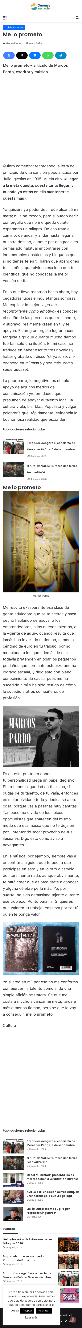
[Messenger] (35, 55)
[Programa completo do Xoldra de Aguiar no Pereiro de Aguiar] (68, 1295)
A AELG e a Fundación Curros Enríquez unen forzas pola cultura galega (53, 1194)
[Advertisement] (41, 121)
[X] (22, 55)
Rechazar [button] (44, 1310)
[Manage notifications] (73, 1320)
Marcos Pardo (13, 43)
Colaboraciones (14, 27)
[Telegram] (61, 55)
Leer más (31, 1317)
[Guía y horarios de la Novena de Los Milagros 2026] (68, 1245)
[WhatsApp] (48, 55)
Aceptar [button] (27, 1310)
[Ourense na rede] (41, 7)
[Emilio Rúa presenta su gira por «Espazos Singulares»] (13, 1214)
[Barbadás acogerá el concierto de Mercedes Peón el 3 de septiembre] (13, 446)
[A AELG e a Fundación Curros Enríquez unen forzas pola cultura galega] (13, 1197)
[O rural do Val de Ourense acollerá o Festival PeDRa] (13, 469)
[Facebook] (9, 55)
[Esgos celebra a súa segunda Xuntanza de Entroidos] (68, 1261)
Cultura (9, 1025)
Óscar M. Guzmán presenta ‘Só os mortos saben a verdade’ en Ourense (53, 1177)
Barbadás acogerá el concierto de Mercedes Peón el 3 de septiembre (51, 1143)
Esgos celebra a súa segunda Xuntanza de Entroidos (23, 1258)
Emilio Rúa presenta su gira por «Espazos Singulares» (48, 1211)
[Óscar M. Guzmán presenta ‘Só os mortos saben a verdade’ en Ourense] (13, 1180)
